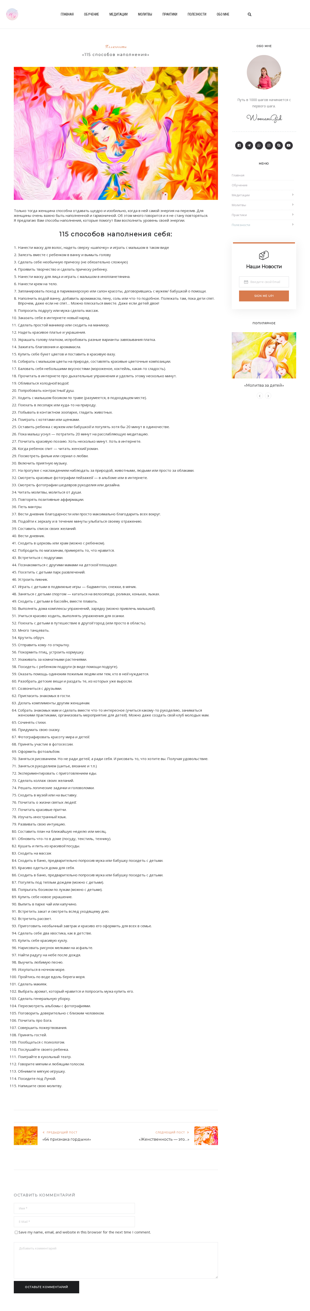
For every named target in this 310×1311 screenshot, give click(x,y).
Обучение (91, 14)
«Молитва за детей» (264, 385)
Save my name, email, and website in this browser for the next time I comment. (85, 1232)
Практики (170, 14)
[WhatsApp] (259, 145)
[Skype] (279, 145)
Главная (67, 14)
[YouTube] (289, 145)
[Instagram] (269, 145)
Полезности (197, 14)
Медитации (118, 14)
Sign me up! (264, 296)
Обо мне (223, 14)
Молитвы (145, 14)
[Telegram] (249, 145)
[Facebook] (239, 145)
